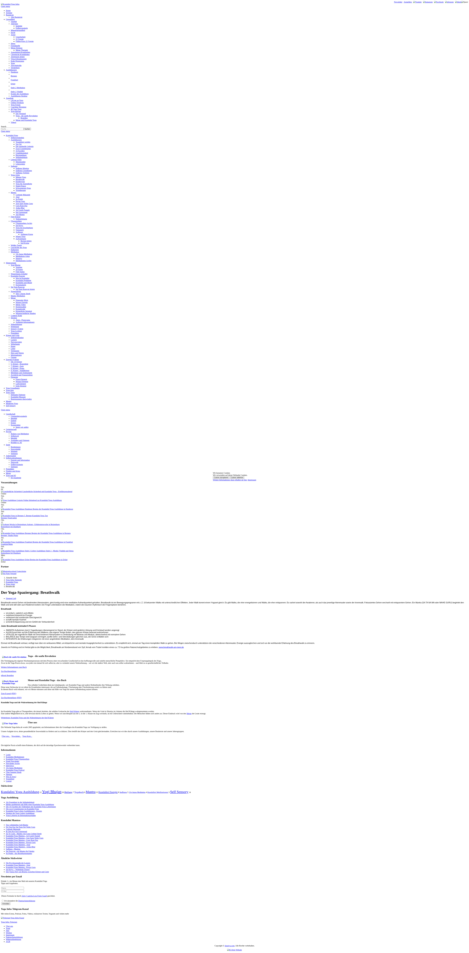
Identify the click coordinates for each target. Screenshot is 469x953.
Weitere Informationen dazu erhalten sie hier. (230, 480)
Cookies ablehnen (237, 478)
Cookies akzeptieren (221, 478)
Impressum (252, 480)
